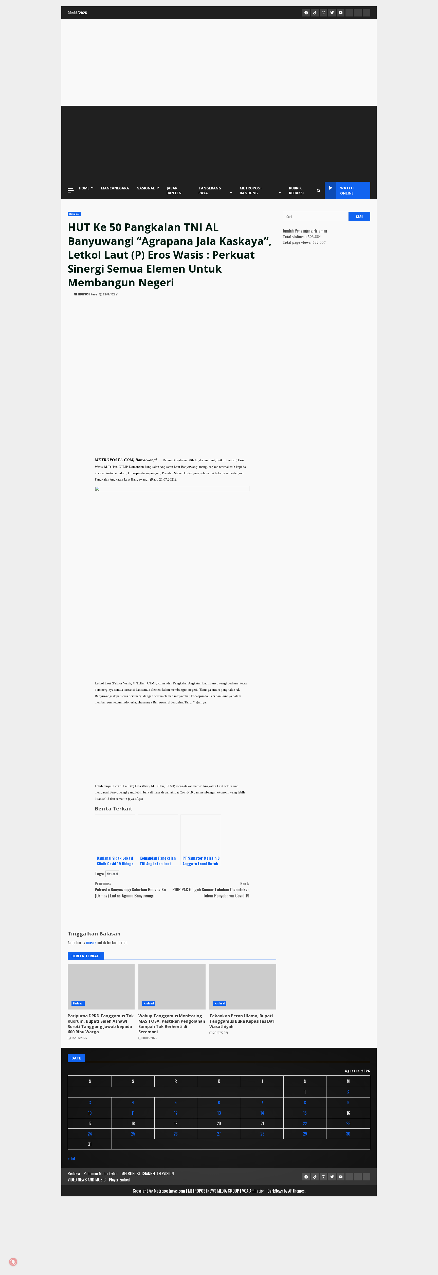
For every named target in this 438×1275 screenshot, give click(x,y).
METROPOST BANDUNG (251, 190)
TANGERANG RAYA (209, 190)
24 (90, 1134)
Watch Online (347, 190)
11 (133, 1113)
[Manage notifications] (13, 1262)
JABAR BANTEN (174, 190)
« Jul (71, 1159)
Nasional (74, 214)
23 (348, 1123)
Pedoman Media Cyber (101, 1174)
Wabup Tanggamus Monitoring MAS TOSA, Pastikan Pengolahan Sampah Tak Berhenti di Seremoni (171, 1023)
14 (262, 1113)
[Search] (318, 190)
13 (219, 1113)
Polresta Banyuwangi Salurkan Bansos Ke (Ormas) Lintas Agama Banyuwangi (130, 889)
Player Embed (119, 1180)
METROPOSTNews (85, 294)
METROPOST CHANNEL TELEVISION (147, 1174)
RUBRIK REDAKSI (296, 190)
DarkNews (275, 1191)
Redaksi (74, 1174)
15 (305, 1113)
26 (176, 1134)
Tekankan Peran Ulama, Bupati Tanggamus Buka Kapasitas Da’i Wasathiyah (242, 1021)
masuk (91, 943)
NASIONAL (146, 188)
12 (175, 1113)
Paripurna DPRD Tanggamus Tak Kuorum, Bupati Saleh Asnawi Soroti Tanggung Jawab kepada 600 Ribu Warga (101, 1023)
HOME (84, 188)
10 (90, 1113)
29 (305, 1134)
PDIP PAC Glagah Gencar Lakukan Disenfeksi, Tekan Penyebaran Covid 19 (210, 889)
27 (219, 1134)
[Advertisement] (219, 143)
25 (133, 1134)
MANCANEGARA (115, 188)
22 (305, 1123)
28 (262, 1134)
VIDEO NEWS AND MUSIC (86, 1180)
